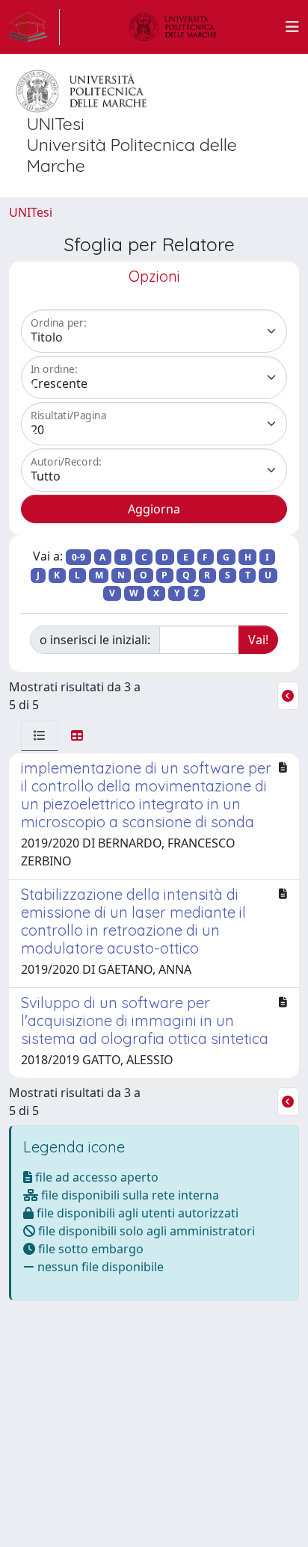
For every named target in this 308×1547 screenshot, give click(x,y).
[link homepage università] (173, 27)
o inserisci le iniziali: (95, 640)
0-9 (78, 557)
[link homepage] (34, 27)
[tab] (39, 735)
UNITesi (30, 212)
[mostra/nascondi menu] (292, 26)
